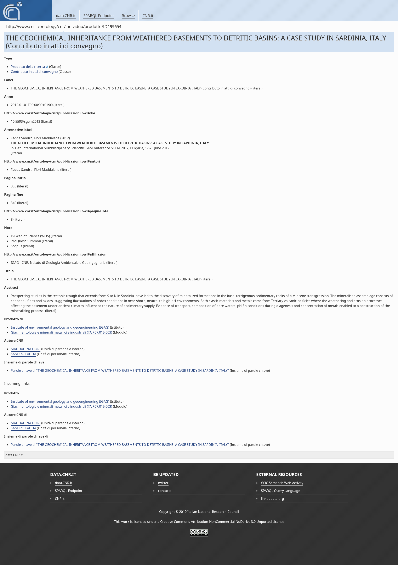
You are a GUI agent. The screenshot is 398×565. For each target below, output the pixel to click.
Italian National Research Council (213, 511)
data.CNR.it (66, 15)
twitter (163, 483)
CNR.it (147, 15)
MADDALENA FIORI (25, 349)
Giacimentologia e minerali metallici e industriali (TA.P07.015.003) (61, 332)
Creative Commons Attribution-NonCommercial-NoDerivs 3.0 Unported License (222, 521)
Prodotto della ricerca (28, 66)
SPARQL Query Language (280, 490)
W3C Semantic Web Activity (282, 483)
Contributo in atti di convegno (34, 71)
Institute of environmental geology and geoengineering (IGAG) (60, 327)
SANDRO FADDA (23, 354)
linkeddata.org (272, 498)
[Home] (26, 10)
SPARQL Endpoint (98, 15)
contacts (164, 490)
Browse (128, 15)
